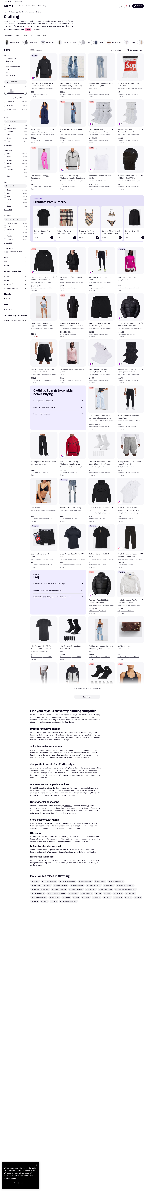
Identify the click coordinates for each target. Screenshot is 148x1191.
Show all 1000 (8, 145)
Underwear (9, 64)
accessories (64, 788)
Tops (7, 69)
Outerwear (9, 61)
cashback (33, 828)
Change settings (20, 1183)
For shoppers (8, 1)
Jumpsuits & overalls (38, 768)
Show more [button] (87, 697)
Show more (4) (11, 75)
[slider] (5, 93)
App (39, 6)
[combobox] (116, 50)
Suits (7, 72)
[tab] (8, 35)
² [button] (70, 94)
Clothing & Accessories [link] (26, 12)
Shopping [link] (13, 12)
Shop (34, 6)
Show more (70, 26)
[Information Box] (44, 50)
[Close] (37, 1165)
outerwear (68, 806)
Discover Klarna (24, 6)
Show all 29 (8, 210)
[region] (20, 1175)
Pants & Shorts (11, 58)
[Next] (141, 42)
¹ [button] (39, 94)
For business (18, 1)
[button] (127, 6)
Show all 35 (8, 243)
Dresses (33, 732)
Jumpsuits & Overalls (13, 67)
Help (44, 6)
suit (41, 750)
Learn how (36, 30)
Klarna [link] (6, 12)
